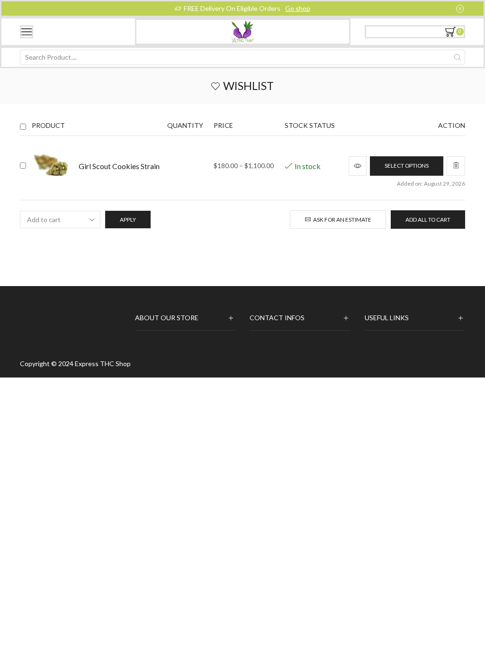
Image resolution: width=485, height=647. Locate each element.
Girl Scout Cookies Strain (119, 166)
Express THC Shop (103, 363)
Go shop (297, 8)
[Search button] (457, 57)
